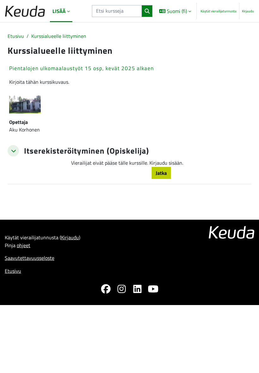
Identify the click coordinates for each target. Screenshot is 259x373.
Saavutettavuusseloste (29, 258)
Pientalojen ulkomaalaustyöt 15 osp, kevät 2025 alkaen (81, 68)
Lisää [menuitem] (59, 11)
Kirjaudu (248, 11)
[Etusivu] (25, 11)
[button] (175, 11)
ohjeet (23, 245)
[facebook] (106, 290)
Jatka (161, 173)
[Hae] (147, 11)
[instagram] (122, 290)
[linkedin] (137, 290)
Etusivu (16, 36)
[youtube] (153, 290)
